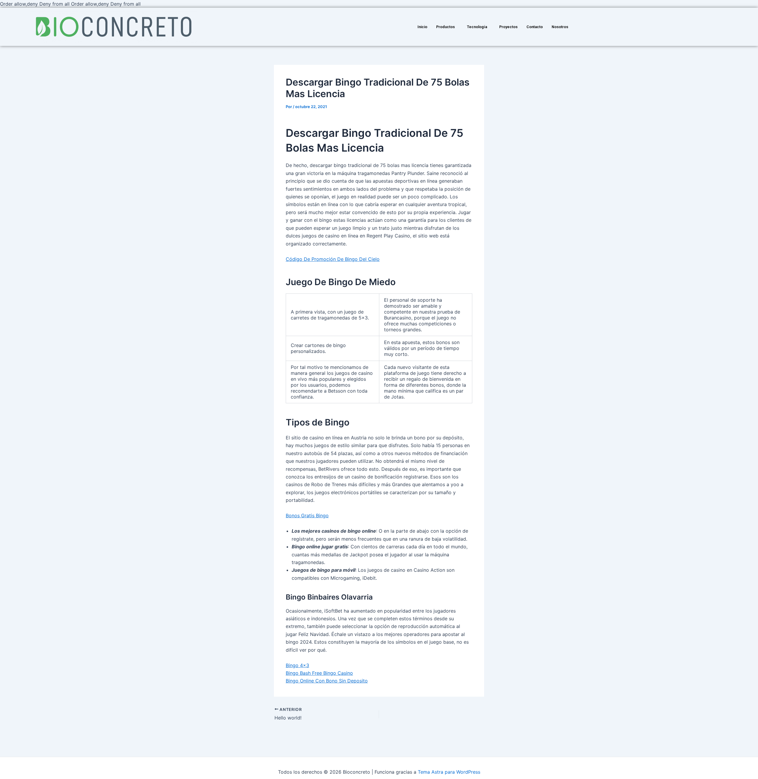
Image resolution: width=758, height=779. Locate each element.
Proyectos (508, 27)
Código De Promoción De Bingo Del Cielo (333, 259)
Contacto (534, 27)
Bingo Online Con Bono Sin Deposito (327, 681)
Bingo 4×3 (297, 665)
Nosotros (560, 27)
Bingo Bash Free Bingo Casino (319, 673)
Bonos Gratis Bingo (307, 515)
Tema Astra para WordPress (449, 772)
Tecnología (477, 27)
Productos (445, 27)
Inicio (422, 27)
